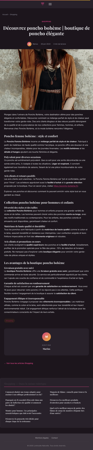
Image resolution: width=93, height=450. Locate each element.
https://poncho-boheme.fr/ (66, 186)
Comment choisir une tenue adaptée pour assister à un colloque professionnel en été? (23, 393)
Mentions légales (42, 438)
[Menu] (50, 4)
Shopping (13, 14)
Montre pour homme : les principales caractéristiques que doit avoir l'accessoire (23, 411)
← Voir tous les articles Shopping (18, 363)
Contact (54, 438)
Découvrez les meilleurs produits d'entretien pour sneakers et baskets (65, 401)
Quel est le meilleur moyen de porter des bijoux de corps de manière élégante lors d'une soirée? (67, 411)
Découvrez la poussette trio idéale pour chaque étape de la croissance (22, 420)
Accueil (5, 14)
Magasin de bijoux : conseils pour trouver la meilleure (68, 393)
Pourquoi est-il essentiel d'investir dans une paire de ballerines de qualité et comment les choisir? (24, 402)
